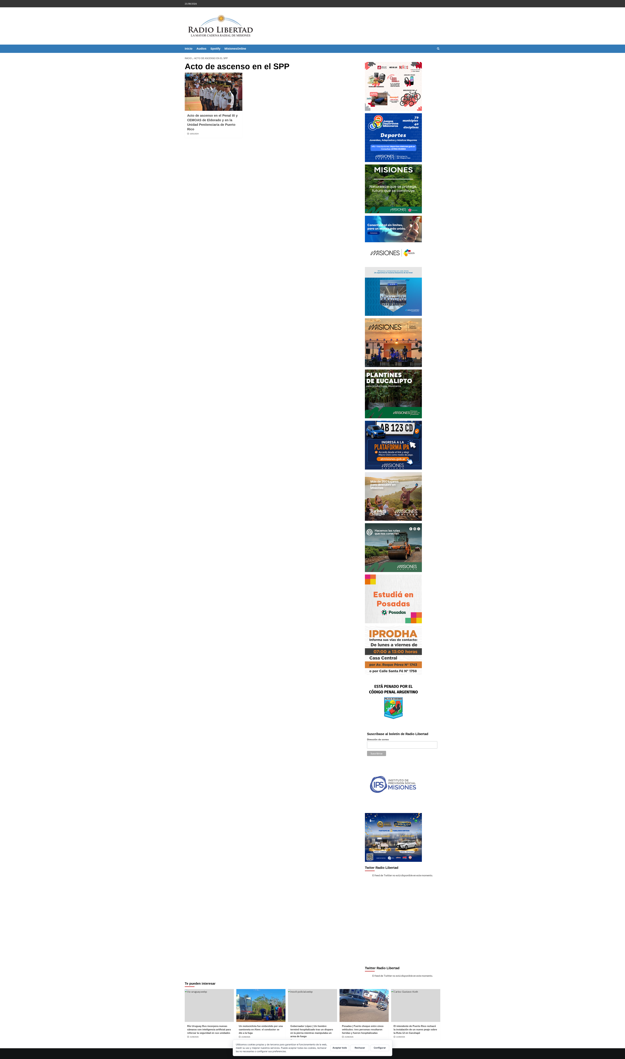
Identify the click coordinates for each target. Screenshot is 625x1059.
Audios (201, 48)
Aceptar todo (340, 1047)
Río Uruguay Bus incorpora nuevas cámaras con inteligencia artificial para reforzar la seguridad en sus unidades (209, 1029)
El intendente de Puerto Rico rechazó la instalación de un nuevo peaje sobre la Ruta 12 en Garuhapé (415, 1029)
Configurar (380, 1047)
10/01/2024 (194, 134)
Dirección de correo (378, 739)
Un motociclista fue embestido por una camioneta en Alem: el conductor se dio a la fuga (261, 1029)
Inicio (188, 48)
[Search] (438, 49)
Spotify (215, 48)
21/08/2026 (194, 1037)
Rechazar (360, 1047)
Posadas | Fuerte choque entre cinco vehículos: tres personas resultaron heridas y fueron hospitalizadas (362, 1029)
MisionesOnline (235, 48)
